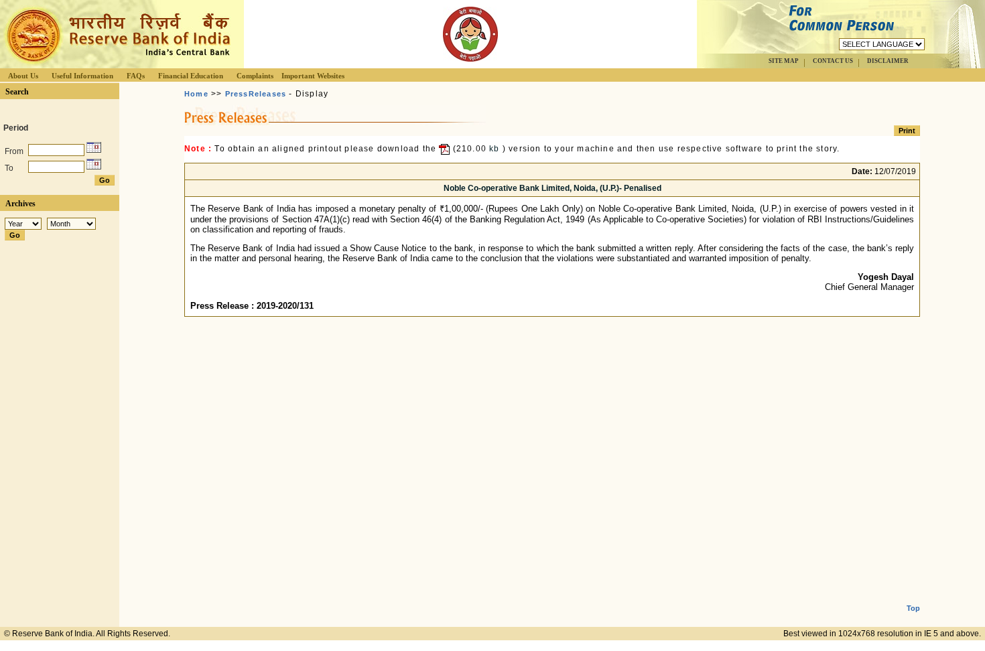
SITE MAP (784, 61)
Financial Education (190, 76)
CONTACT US (833, 61)
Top (913, 608)
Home (196, 94)
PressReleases (256, 94)
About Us (23, 76)
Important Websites (312, 76)
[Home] (116, 64)
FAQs (136, 76)
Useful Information (82, 76)
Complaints (255, 76)
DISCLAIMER (888, 61)
